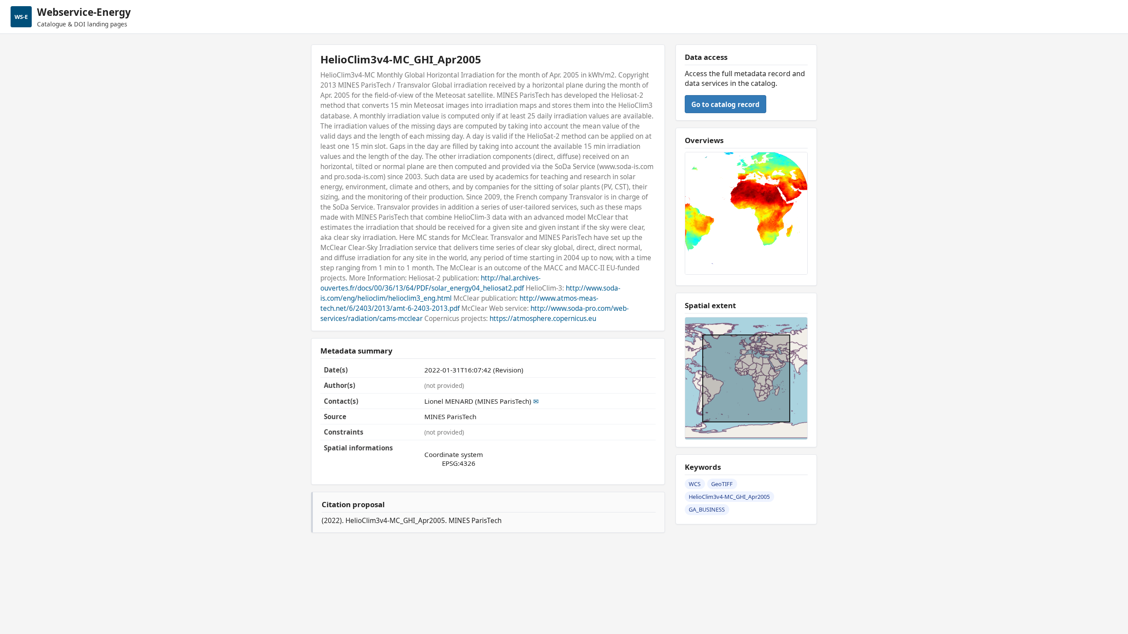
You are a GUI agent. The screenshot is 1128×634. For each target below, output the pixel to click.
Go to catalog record (725, 104)
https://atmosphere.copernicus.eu (543, 318)
